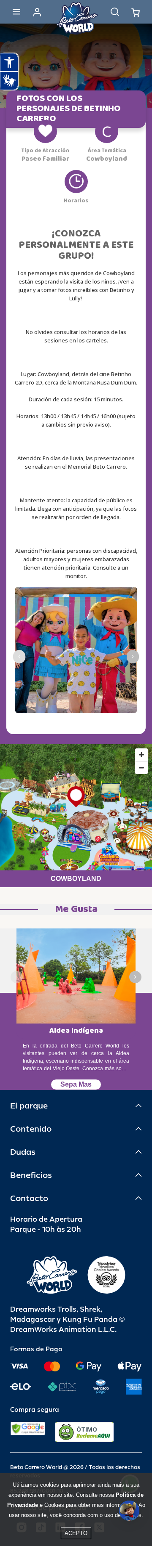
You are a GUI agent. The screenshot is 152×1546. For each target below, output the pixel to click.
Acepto (76, 1533)
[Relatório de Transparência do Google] (27, 1432)
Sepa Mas (76, 1084)
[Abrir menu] (16, 11)
